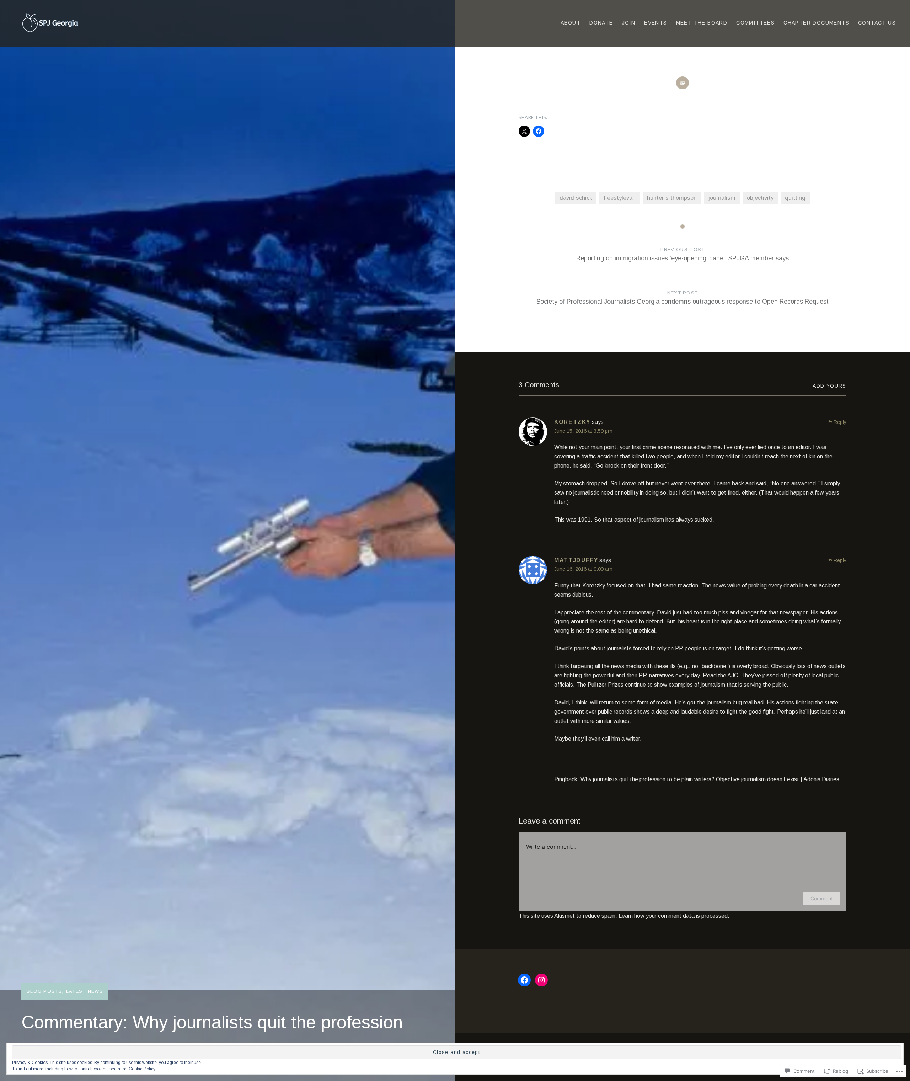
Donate (601, 23)
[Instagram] (541, 980)
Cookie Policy (142, 1068)
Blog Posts (44, 991)
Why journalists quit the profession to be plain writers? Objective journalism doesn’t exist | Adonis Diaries (709, 779)
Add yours (829, 386)
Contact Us (877, 23)
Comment (821, 898)
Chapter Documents (816, 23)
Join (629, 23)
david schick (576, 198)
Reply (840, 422)
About (570, 23)
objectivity (760, 198)
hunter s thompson (672, 198)
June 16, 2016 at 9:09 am (583, 569)
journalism (721, 198)
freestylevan (620, 198)
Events (655, 23)
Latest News (84, 991)
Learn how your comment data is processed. (674, 916)
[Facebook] (524, 980)
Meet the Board (702, 23)
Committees (755, 23)
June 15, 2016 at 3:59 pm (583, 431)
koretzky (572, 422)
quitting (795, 198)
